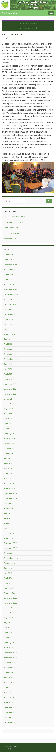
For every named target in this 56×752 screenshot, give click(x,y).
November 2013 (10, 712)
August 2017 (9, 508)
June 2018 (8, 463)
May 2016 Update (29, 23)
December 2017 (10, 493)
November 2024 (10, 289)
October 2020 (9, 354)
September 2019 (11, 404)
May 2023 (8, 324)
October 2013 (9, 717)
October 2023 (9, 309)
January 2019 (9, 438)
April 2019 (8, 424)
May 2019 (8, 419)
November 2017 (10, 498)
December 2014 (10, 652)
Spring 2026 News (11, 233)
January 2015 (9, 647)
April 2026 (8, 259)
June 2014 (8, 677)
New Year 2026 (10, 239)
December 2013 (10, 707)
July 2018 (8, 458)
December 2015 (10, 598)
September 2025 (11, 269)
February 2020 (10, 384)
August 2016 (9, 563)
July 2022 (8, 339)
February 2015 (10, 642)
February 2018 (10, 483)
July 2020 (8, 364)
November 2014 (10, 657)
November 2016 (10, 548)
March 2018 (9, 478)
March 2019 (9, 429)
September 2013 (11, 722)
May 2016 (8, 573)
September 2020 (11, 359)
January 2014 (9, 702)
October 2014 (9, 662)
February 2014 (10, 697)
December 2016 (10, 543)
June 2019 (8, 414)
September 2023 (11, 314)
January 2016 (9, 593)
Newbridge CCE (9, 13)
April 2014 (8, 687)
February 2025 (10, 284)
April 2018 (8, 473)
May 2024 (8, 299)
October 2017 (9, 503)
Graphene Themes (20, 749)
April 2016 (8, 578)
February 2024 (10, 304)
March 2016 (9, 583)
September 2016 (11, 558)
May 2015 (8, 628)
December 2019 (10, 389)
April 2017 (8, 523)
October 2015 (9, 608)
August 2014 (9, 672)
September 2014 (11, 667)
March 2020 (9, 379)
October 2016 (9, 553)
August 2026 (9, 254)
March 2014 (9, 692)
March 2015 (9, 638)
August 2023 (9, 319)
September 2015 (11, 613)
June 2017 (8, 518)
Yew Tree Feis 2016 (27, 28)
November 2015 (10, 603)
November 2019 (10, 394)
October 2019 (9, 399)
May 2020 (8, 369)
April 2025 (8, 279)
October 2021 (9, 349)
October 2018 (9, 448)
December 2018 (10, 443)
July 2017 (8, 513)
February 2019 (10, 434)
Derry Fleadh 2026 (11, 228)
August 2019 (9, 409)
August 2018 (9, 453)
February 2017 (10, 533)
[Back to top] (50, 746)
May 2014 (8, 682)
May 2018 (8, 468)
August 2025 (9, 274)
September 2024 (11, 294)
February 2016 (10, 588)
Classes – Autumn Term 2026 (16, 217)
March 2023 (9, 329)
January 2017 (9, 538)
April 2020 (8, 374)
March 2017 (9, 528)
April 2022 (8, 344)
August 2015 (9, 618)
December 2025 (10, 264)
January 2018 (9, 488)
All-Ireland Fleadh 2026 (13, 222)
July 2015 (8, 623)
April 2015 (8, 633)
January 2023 (9, 334)
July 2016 (8, 568)
